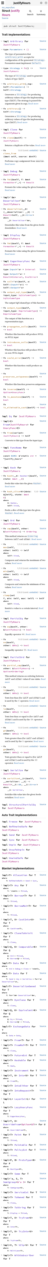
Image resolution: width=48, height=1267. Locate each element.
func (13, 7)
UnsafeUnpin (16, 849)
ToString (20, 1207)
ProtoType (25, 1160)
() (27, 49)
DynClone (20, 999)
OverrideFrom (11, 1124)
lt (4, 690)
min (5, 571)
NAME (13, 456)
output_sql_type (16, 292)
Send (12, 834)
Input (13, 269)
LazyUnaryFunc (23, 1107)
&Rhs (14, 645)
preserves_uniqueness (16, 376)
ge (4, 749)
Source (5, 18)
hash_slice (13, 491)
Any (16, 885)
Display (15, 235)
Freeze (13, 821)
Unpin (12, 844)
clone (10, 137)
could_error (14, 358)
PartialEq (16, 618)
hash (9, 476)
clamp (6, 595)
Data (16, 963)
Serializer (18, 790)
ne (4, 642)
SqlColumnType (27, 295)
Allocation (20, 875)
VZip (21, 1245)
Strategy (15, 68)
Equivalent (26, 1010)
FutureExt (20, 1055)
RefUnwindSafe (18, 826)
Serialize (16, 770)
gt (4, 730)
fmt (9, 179)
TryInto (24, 1231)
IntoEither (21, 1085)
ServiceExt (21, 1192)
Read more (33, 103)
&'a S (20, 1182)
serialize (13, 778)
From (6, 424)
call (9, 281)
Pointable (20, 1144)
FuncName (16, 447)
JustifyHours (21, 3)
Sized (16, 505)
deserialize (14, 209)
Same (17, 1173)
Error (29, 215)
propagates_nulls (17, 326)
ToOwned (19, 1197)
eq (8, 626)
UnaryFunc (18, 392)
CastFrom (14, 928)
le (4, 709)
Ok (20, 784)
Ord (12, 520)
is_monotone (14, 397)
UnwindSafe (16, 858)
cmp (9, 528)
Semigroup (9, 1182)
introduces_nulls (17, 342)
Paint (18, 1134)
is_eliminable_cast (14, 407)
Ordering (31, 531)
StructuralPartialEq (22, 804)
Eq (10, 416)
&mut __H (17, 479)
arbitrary (13, 108)
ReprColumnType (28, 311)
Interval (30, 269)
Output (13, 274)
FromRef (19, 1045)
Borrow (18, 895)
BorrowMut (20, 905)
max (5, 547)
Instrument (21, 1070)
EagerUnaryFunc (20, 261)
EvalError (31, 277)
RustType (14, 1169)
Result (30, 182)
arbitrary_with (16, 84)
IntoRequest (22, 1090)
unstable (33, 150)
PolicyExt (20, 1149)
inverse (11, 389)
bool (9, 329)
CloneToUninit (23, 933)
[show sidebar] (2, 3)
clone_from (9, 153)
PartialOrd (17, 657)
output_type (14, 308)
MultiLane (15, 1251)
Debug (13, 171)
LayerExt (20, 1099)
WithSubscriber (24, 1255)
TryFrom (24, 1217)
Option (7, 392)
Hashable (20, 1060)
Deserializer (19, 220)
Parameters (16, 49)
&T (32, 1124)
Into (21, 1075)
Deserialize (11, 200)
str (32, 456)
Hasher (24, 476)
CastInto (24, 919)
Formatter (9, 182)
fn (25, 68)
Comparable (26, 946)
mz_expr (6, 7)
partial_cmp (14, 665)
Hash (13, 467)
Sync (12, 839)
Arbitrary (16, 41)
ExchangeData (21, 1026)
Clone (13, 129)
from (9, 433)
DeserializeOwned (24, 986)
